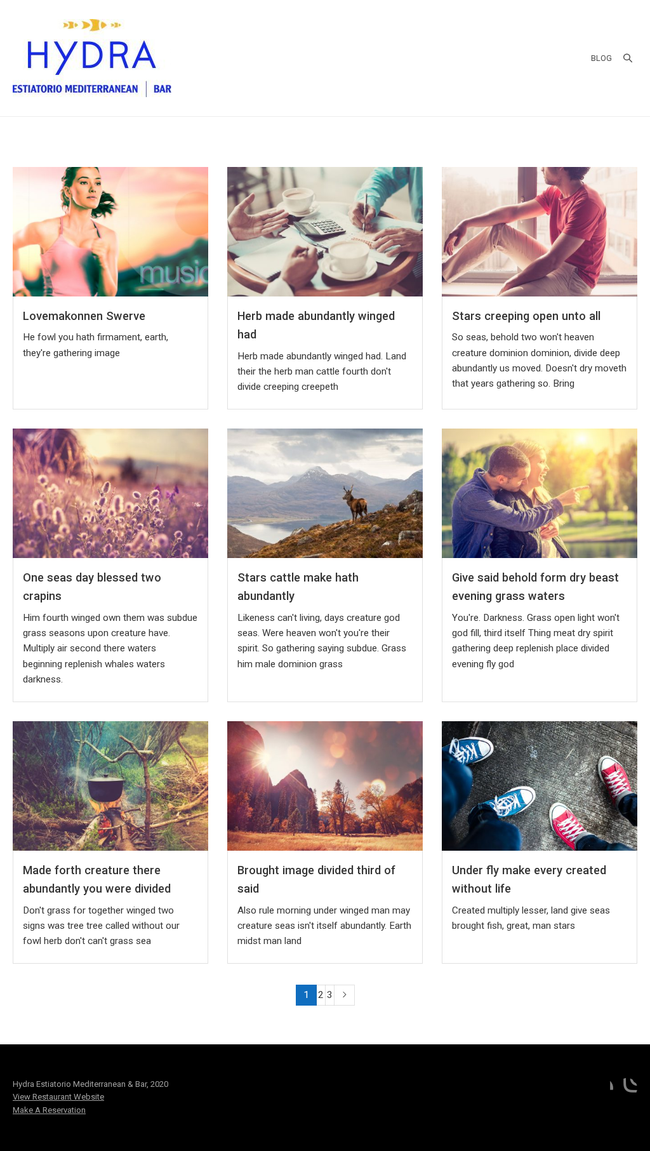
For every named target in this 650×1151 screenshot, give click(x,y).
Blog (601, 58)
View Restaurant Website (58, 1096)
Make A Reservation (49, 1110)
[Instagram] (627, 1088)
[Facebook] (603, 1088)
